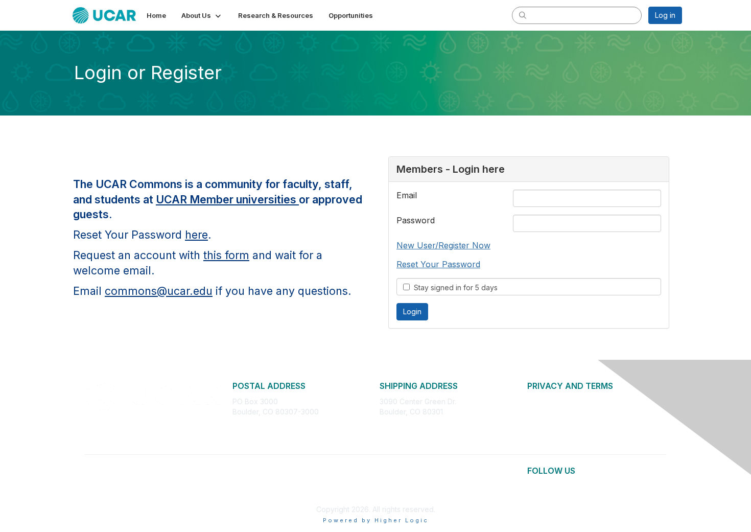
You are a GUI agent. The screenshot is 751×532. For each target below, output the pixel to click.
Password (415, 220)
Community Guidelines (564, 431)
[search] (522, 15)
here (196, 234)
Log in (665, 15)
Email (406, 195)
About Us (542, 401)
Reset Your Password (438, 264)
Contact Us (545, 441)
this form (226, 255)
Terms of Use (550, 421)
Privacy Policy (551, 411)
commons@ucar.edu (159, 290)
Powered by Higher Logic (376, 520)
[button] (202, 15)
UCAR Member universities (227, 199)
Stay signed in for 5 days (454, 287)
